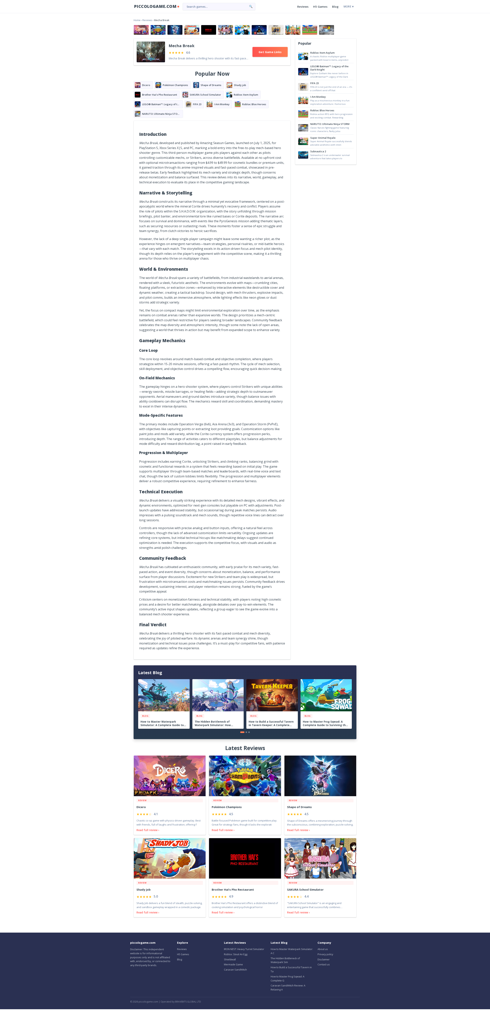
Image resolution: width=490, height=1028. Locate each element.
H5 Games (320, 6)
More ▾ (349, 6)
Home (137, 20)
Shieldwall (230, 959)
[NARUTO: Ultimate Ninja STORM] (326, 30)
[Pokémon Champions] (158, 30)
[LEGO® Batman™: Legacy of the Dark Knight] (259, 30)
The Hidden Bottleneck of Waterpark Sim (285, 960)
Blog (335, 6)
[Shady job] (191, 30)
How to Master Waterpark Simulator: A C (292, 951)
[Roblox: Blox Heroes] (309, 30)
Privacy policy (325, 954)
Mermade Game (233, 964)
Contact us (324, 964)
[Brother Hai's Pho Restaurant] (208, 30)
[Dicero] (141, 30)
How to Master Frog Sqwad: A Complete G (287, 978)
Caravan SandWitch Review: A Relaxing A (288, 987)
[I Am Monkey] (293, 30)
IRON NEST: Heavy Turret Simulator (244, 949)
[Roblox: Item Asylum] (242, 30)
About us (323, 949)
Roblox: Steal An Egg (235, 954)
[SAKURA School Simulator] (225, 30)
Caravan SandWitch (235, 969)
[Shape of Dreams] (175, 30)
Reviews (303, 6)
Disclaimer (324, 959)
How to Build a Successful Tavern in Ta (291, 969)
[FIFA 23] (276, 30)
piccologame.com (155, 6)
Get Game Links (270, 52)
